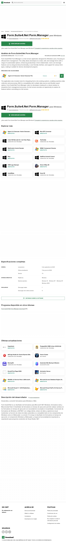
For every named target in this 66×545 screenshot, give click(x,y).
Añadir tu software (29, 513)
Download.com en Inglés (31, 519)
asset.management (34, 397)
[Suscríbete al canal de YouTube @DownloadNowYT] (9, 532)
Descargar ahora (18, 44)
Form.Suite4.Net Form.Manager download (13, 309)
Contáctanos (28, 516)
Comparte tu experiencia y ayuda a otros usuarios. (49, 48)
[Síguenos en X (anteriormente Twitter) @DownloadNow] (6, 532)
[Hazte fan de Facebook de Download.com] (3, 532)
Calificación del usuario (35, 38)
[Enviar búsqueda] (12, 2)
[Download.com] (5, 3)
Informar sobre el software (34, 298)
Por (12, 38)
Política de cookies (52, 516)
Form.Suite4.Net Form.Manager (34, 35)
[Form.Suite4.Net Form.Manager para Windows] (3, 36)
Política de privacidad (52, 510)
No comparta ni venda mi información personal (53, 519)
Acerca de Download (30, 510)
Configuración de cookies (53, 523)
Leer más (63, 55)
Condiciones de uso (52, 513)
